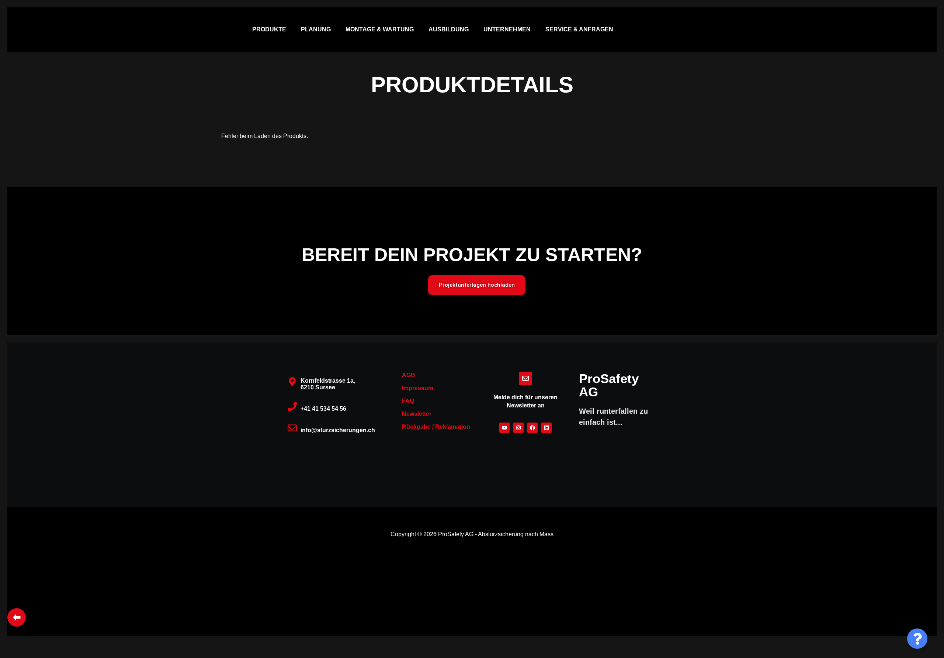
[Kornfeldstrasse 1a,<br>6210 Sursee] (292, 381)
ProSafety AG (609, 385)
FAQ (408, 401)
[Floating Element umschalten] (917, 638)
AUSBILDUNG (448, 29)
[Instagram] (518, 428)
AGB (408, 375)
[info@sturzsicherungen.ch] (292, 428)
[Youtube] (504, 428)
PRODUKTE (269, 29)
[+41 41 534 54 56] (292, 406)
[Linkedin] (546, 428)
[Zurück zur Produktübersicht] (16, 617)
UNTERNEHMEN (507, 29)
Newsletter (416, 414)
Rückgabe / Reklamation (436, 427)
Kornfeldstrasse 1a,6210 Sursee (328, 384)
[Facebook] (532, 428)
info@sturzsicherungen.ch (338, 430)
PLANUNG (316, 29)
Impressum (417, 388)
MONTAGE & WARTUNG (380, 29)
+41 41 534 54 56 (323, 409)
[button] (271, 29)
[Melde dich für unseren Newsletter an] (525, 378)
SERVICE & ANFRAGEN (579, 29)
